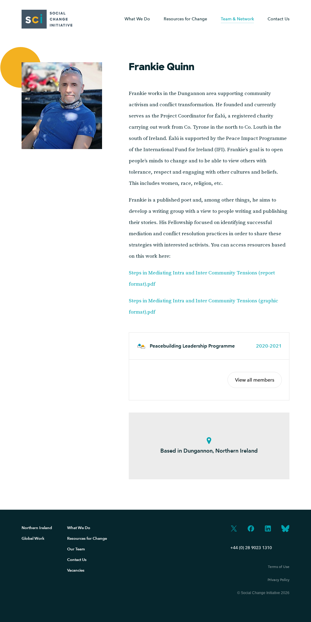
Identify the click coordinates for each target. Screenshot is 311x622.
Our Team (76, 549)
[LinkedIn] (268, 529)
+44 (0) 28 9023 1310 (251, 547)
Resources (185, 19)
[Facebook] (251, 529)
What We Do (137, 19)
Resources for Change (87, 538)
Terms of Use (278, 567)
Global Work (33, 538)
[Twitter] (234, 529)
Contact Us (278, 19)
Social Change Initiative (47, 19)
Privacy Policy (278, 580)
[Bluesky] (285, 529)
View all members (254, 380)
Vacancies (75, 570)
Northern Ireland (37, 527)
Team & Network (237, 19)
